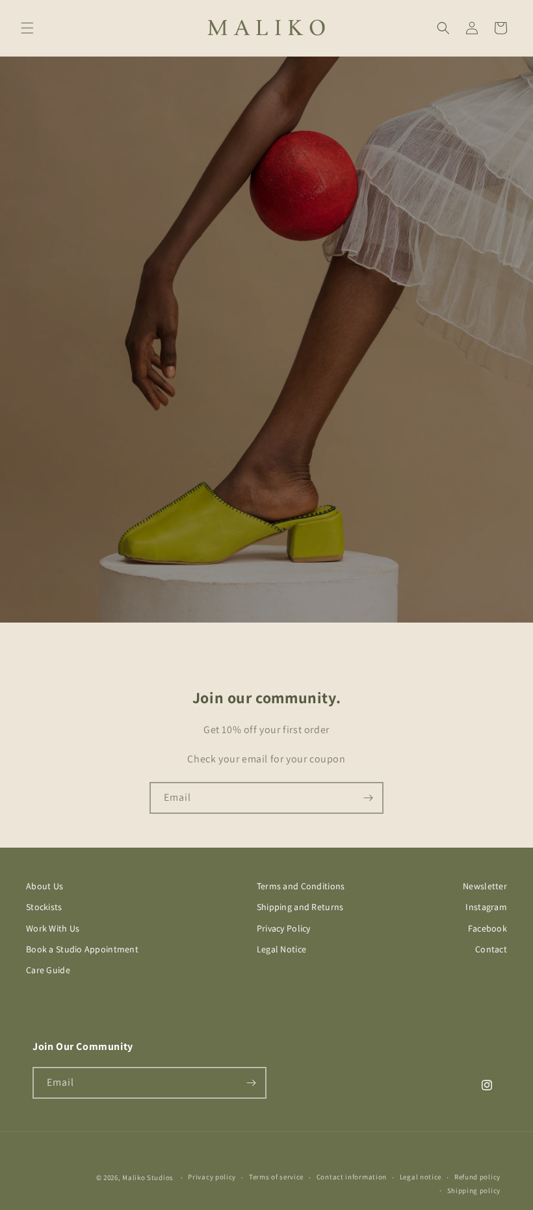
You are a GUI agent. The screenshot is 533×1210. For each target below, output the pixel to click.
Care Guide (48, 970)
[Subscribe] (368, 798)
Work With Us (52, 928)
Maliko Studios (148, 1177)
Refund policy (477, 1176)
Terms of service (276, 1176)
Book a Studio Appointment (82, 949)
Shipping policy (474, 1190)
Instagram (486, 907)
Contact (491, 949)
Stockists (44, 907)
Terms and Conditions (301, 886)
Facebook (487, 928)
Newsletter (485, 886)
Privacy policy (212, 1176)
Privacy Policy (284, 928)
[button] (27, 28)
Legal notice (420, 1176)
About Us (44, 886)
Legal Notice (281, 949)
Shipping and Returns (300, 907)
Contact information (352, 1176)
